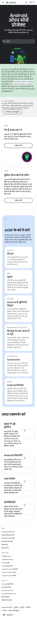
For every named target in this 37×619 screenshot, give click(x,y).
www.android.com (7, 590)
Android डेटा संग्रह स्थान (8, 532)
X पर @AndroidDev (7, 559)
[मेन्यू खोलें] (3, 2)
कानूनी (22, 607)
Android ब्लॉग (6, 563)
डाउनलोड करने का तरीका (8, 538)
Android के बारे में (7, 607)
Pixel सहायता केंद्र (6, 587)
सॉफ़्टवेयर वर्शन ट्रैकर (7, 600)
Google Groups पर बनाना (9, 572)
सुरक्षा (9, 276)
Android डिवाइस (15, 385)
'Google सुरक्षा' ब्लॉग (7, 566)
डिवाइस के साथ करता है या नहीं (18, 332)
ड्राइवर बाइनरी (5, 548)
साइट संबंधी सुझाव (13, 610)
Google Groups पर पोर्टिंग (9, 575)
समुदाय (16, 607)
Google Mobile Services (9, 594)
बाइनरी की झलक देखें (7, 541)
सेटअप (10, 253)
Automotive (13, 359)
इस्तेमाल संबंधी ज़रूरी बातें (8, 535)
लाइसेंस (28, 607)
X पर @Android (6, 556)
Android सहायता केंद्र (7, 584)
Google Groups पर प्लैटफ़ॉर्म (10, 569)
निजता (5, 610)
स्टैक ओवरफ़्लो (5, 597)
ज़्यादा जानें (18, 146)
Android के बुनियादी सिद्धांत (17, 304)
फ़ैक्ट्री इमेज (5, 545)
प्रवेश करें (32, 2)
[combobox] (18, 41)
